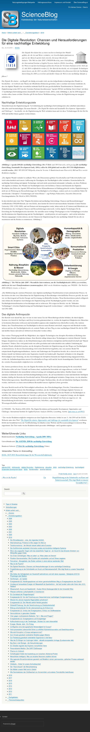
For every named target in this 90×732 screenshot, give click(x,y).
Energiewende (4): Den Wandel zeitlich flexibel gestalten (29, 602)
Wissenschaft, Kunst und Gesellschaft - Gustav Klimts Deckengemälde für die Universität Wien (41, 589)
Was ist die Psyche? (9, 477)
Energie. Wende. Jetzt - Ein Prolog (22, 624)
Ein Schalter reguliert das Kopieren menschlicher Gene (28, 646)
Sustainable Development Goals (12, 469)
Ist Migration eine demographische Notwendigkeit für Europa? (30, 627)
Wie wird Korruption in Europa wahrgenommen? (26, 632)
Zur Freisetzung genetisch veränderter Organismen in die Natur (31, 637)
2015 (10, 683)
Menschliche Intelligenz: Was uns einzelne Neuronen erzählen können (33, 656)
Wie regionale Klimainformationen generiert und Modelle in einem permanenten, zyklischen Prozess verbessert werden (47, 660)
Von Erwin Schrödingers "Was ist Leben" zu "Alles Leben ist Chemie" (33, 555)
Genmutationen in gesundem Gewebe (23, 613)
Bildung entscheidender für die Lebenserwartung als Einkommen (31, 608)
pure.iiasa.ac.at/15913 (76, 411)
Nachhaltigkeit (79, 467)
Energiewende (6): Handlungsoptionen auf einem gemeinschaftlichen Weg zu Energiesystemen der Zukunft (46, 581)
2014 (10, 686)
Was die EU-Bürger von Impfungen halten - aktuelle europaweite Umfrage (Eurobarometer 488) (42, 640)
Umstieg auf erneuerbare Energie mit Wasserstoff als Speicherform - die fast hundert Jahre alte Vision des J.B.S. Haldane (48, 585)
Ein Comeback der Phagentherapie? (22, 594)
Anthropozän (16, 467)
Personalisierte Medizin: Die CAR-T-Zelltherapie (26, 648)
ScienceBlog (39, 14)
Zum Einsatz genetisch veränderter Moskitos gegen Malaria (30, 635)
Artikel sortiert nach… (15, 32)
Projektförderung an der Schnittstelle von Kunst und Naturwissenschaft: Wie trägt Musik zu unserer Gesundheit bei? (70, 480)
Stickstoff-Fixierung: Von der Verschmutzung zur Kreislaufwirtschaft (32, 605)
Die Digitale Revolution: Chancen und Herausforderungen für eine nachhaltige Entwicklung (40, 566)
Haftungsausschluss (45, 2)
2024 (10, 524)
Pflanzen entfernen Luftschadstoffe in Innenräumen (27, 592)
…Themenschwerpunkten (15, 700)
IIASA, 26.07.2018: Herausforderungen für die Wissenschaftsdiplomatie (27, 455)
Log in (75, 474)
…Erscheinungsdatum (31, 32)
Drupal (13, 724)
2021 (10, 532)
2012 (10, 691)
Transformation (33, 469)
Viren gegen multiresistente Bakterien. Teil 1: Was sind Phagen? (31, 616)
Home (4, 32)
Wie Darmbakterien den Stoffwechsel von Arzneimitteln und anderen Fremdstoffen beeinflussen (42, 672)
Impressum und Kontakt (62, 2)
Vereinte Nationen (45, 469)
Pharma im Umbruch (17, 651)
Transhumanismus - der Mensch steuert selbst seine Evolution (30, 545)
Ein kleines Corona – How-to (78, 7)
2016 (10, 680)
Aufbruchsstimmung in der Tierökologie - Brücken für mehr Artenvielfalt (34, 621)
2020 (10, 534)
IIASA (17, 47)
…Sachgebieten (12, 697)
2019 (42, 32)
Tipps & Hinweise (11, 504)
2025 (10, 521)
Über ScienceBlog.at (81, 2)
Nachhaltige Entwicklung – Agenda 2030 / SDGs (33, 436)
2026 (10, 518)
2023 (10, 526)
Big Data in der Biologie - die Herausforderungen (26, 643)
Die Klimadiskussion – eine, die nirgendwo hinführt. (27, 540)
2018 (10, 675)
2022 (10, 529)
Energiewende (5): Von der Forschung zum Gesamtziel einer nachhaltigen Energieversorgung (41, 597)
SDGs (26, 469)
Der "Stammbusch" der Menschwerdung (23, 667)
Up (45, 477)
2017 (10, 678)
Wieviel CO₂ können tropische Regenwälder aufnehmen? (29, 600)
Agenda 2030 (6, 467)
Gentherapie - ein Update (18, 579)
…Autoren (10, 513)
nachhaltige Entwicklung (66, 467)
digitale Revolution (27, 467)
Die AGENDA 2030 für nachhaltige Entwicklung (34, 441)
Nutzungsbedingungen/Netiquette (23, 2)
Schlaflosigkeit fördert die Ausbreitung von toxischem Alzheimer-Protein (34, 654)
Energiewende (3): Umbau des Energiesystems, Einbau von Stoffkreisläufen (35, 610)
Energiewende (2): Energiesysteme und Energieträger (28, 619)
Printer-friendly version (65, 474)
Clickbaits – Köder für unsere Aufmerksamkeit (25, 664)
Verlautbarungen (11, 507)
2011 (10, 694)
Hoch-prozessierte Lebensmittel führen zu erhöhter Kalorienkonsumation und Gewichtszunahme (42, 629)
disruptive (48, 467)
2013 (10, 689)
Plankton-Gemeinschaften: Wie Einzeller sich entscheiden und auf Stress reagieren (38, 558)
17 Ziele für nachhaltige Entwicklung (30, 446)
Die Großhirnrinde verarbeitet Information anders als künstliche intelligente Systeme (38, 548)
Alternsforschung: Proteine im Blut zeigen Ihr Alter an (28, 543)
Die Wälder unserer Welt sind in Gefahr (23, 669)
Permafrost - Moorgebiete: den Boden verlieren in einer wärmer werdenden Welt (37, 561)
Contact (4, 717)
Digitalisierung (39, 467)
